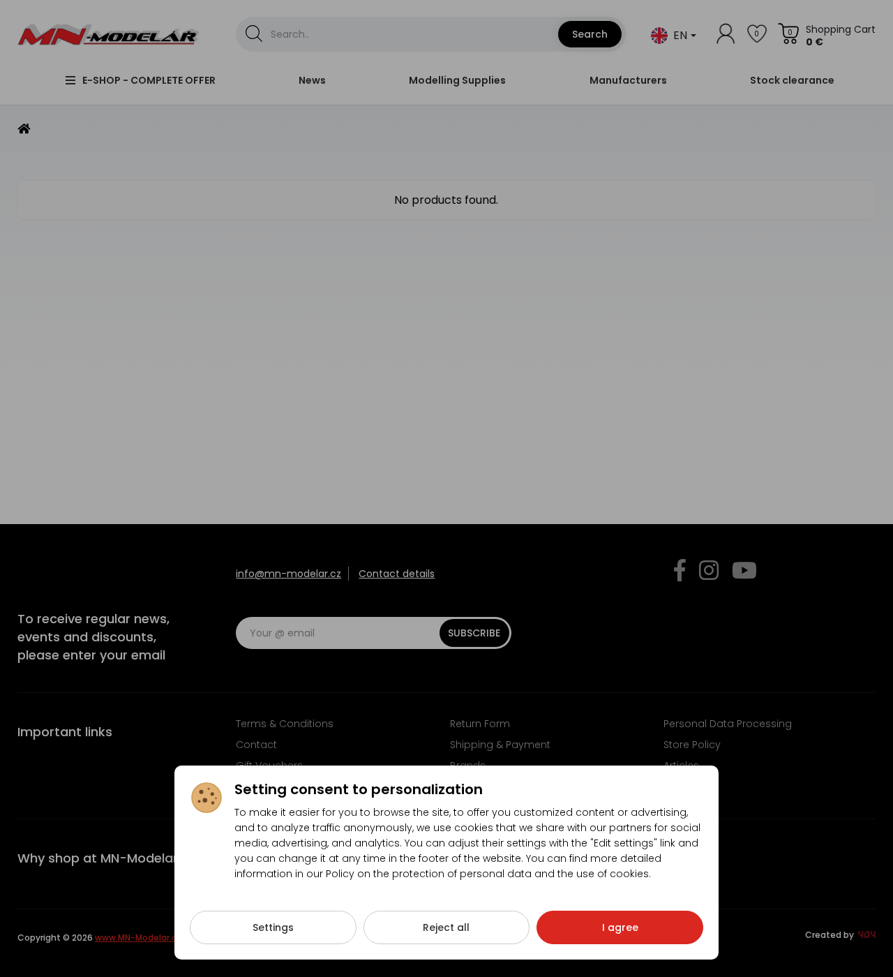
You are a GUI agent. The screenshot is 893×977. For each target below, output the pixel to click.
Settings (273, 927)
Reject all (446, 927)
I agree (620, 927)
